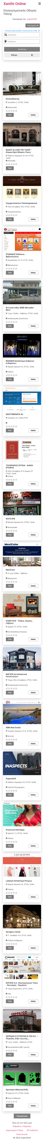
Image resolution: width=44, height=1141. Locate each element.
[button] (40, 4)
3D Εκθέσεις (32, 1130)
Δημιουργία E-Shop (14, 1130)
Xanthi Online (15, 3)
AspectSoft (32, 19)
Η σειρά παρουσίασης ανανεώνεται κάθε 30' (22, 31)
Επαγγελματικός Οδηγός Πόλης (20, 12)
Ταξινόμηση (31, 25)
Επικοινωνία (22, 1134)
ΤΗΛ (9, 115)
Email (33, 115)
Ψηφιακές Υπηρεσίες (22, 1126)
